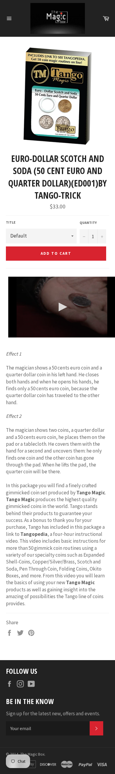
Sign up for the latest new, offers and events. (53, 713)
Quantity (88, 222)
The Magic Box (32, 754)
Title (11, 222)
